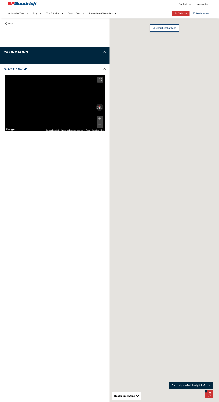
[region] (55, 103)
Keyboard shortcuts (53, 130)
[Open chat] (209, 394)
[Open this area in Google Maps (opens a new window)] (10, 129)
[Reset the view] (99, 107)
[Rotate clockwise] (102, 107)
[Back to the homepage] (22, 4)
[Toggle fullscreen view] (100, 80)
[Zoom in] (100, 119)
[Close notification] (209, 385)
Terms (88, 130)
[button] (206, 391)
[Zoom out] (100, 125)
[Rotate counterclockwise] (97, 107)
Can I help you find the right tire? (188, 385)
